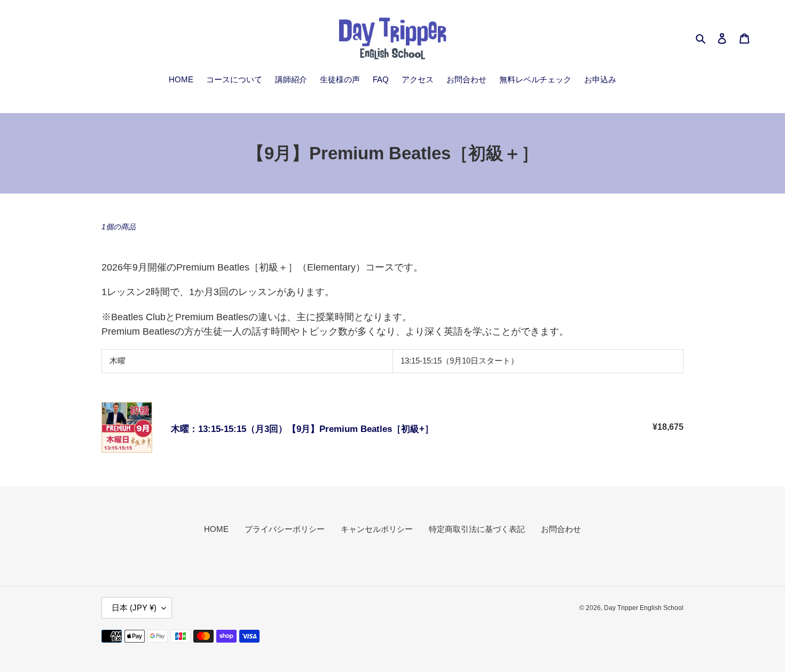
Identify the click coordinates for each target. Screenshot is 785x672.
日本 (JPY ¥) (134, 607)
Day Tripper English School (644, 608)
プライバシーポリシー (285, 529)
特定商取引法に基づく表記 (477, 529)
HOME (216, 529)
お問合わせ (561, 529)
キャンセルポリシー (377, 529)
